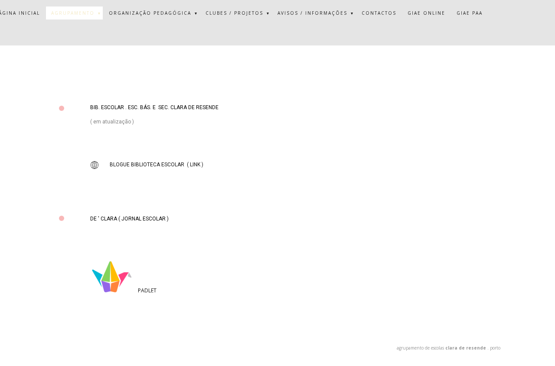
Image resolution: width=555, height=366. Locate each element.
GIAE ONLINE (426, 13)
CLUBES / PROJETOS (234, 13)
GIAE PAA (470, 13)
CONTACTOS (379, 13)
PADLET (147, 290)
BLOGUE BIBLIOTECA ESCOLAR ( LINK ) (156, 165)
